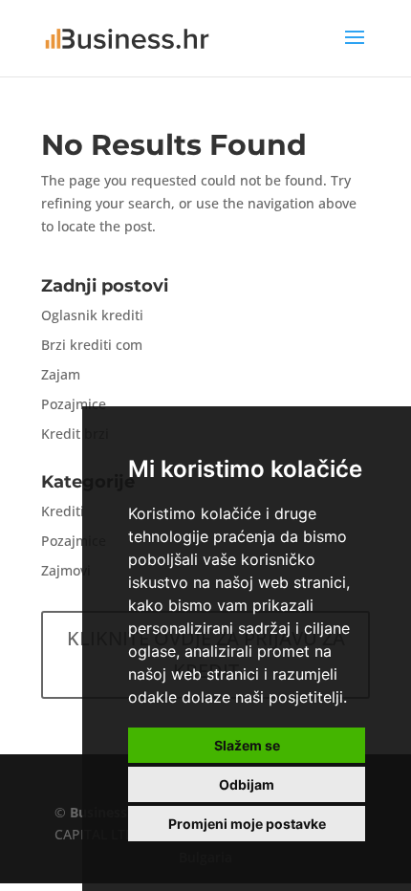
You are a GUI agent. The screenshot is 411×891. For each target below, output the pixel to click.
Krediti (62, 511)
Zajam (60, 374)
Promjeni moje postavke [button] (247, 823)
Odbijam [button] (246, 784)
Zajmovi (66, 570)
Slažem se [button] (247, 745)
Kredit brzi (75, 433)
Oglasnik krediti (92, 315)
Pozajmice (73, 404)
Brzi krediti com (91, 345)
